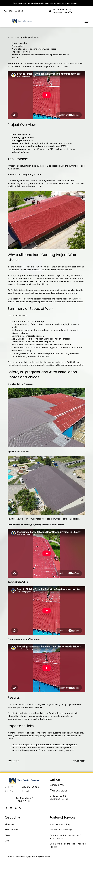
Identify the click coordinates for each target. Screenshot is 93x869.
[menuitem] (24, 824)
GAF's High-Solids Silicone (20, 290)
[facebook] (6, 808)
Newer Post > (79, 760)
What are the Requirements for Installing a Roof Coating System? (43, 750)
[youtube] (10, 808)
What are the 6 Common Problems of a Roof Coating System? (41, 747)
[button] (86, 21)
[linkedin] (15, 808)
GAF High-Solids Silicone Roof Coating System (51, 143)
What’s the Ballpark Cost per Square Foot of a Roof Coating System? (44, 744)
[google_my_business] (20, 808)
